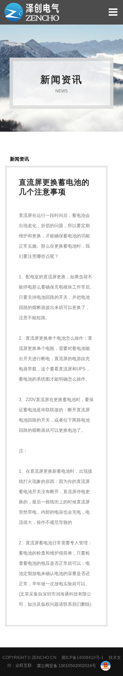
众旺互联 (23, 665)
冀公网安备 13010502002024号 (67, 665)
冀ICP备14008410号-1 (83, 657)
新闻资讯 (19, 159)
